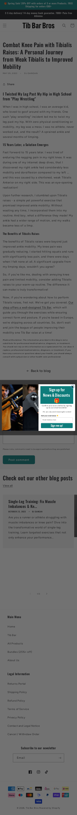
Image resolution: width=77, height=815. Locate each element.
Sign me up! (57, 425)
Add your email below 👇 (49, 416)
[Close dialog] (72, 386)
